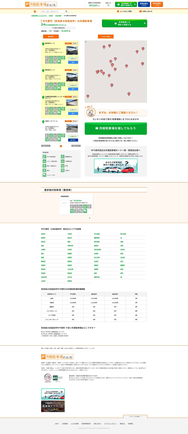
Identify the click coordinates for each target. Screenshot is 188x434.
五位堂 (122, 257)
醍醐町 (122, 265)
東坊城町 (97, 242)
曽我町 (96, 245)
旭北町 (43, 234)
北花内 (122, 249)
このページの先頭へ (134, 416)
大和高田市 (58, 15)
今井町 (70, 249)
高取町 (70, 281)
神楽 (121, 242)
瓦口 (121, 261)
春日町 (43, 242)
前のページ (46, 146)
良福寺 (70, 265)
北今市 (70, 277)
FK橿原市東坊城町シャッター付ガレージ (54, 97)
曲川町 (70, 238)
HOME (56, 423)
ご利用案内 (65, 423)
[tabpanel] (76, 204)
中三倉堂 (97, 234)
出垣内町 (44, 277)
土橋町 (43, 249)
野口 (42, 253)
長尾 (42, 257)
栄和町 (96, 265)
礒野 (69, 242)
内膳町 (70, 253)
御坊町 (70, 261)
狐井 (121, 269)
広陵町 (70, 257)
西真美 (70, 273)
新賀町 (43, 261)
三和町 (70, 234)
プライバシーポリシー (110, 423)
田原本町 (97, 277)
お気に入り (74, 58)
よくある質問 (75, 423)
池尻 (42, 245)
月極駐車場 (54, 331)
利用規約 (130, 423)
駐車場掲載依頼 (86, 423)
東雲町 (43, 238)
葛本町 (43, 269)
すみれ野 (70, 269)
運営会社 (122, 423)
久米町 (96, 261)
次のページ (76, 146)
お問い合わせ (97, 423)
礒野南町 (97, 238)
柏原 (95, 273)
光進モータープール (50, 121)
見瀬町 (43, 273)
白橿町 (96, 269)
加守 (121, 273)
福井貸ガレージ (49, 44)
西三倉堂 (123, 234)
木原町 (43, 265)
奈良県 (51, 15)
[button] (112, 65)
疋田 (121, 245)
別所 (121, 253)
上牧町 (43, 281)
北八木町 (97, 257)
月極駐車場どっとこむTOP (39, 15)
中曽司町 (70, 245)
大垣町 (96, 253)
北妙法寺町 (97, 249)
